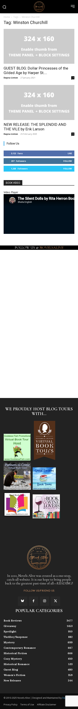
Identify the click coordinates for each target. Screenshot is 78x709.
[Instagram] (44, 601)
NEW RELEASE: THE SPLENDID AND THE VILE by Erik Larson (35, 126)
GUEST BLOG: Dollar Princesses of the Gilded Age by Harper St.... (36, 70)
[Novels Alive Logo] (39, 6)
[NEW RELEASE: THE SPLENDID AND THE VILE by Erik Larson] (39, 102)
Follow (67, 161)
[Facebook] (33, 601)
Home (7, 17)
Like (70, 153)
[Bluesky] (22, 601)
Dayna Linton (11, 77)
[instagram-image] (21, 266)
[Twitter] (55, 601)
